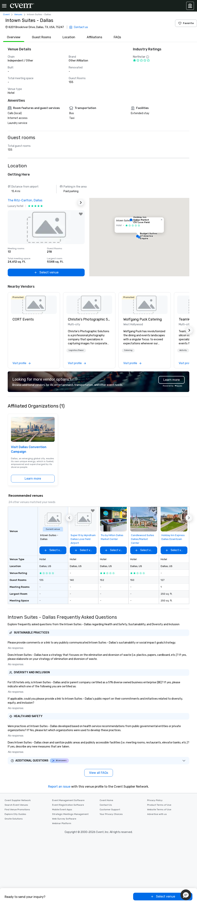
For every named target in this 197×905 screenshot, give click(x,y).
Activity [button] (183, 350)
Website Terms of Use (159, 809)
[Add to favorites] (80, 214)
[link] (34, 305)
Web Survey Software (64, 818)
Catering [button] (128, 350)
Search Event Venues (16, 805)
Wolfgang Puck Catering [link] (142, 319)
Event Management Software (68, 800)
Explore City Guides (15, 814)
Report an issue (59, 786)
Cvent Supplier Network (18, 800)
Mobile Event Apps (62, 809)
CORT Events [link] (23, 319)
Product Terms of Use (159, 805)
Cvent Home (106, 800)
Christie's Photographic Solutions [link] (89, 319)
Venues (18, 14)
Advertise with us (157, 814)
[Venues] (190, 6)
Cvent (6, 14)
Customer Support (110, 809)
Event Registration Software (68, 805)
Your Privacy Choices (111, 814)
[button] (139, 237)
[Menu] (4, 6)
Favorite (188, 23)
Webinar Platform (61, 823)
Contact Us (106, 805)
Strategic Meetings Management (70, 814)
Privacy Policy (155, 800)
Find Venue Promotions (17, 809)
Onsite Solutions (14, 818)
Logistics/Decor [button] (76, 350)
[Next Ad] (81, 202)
